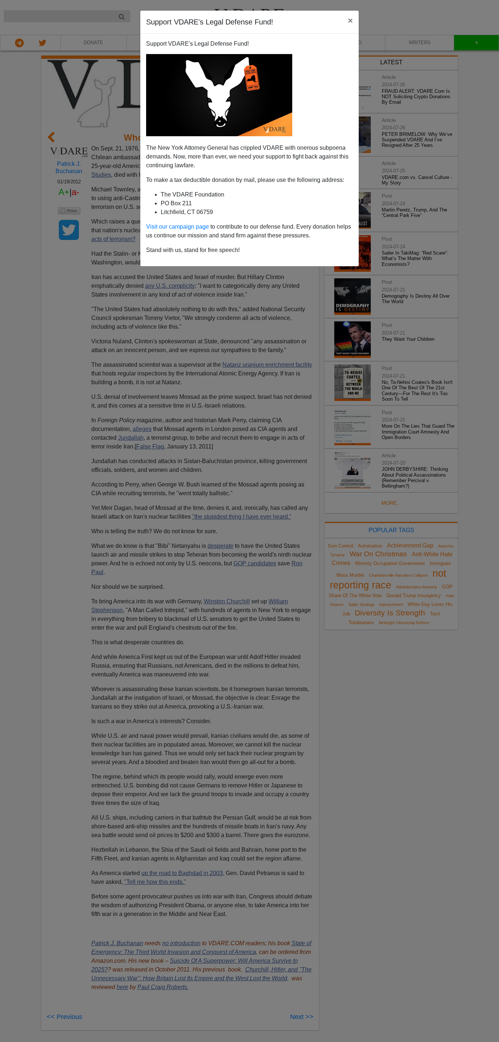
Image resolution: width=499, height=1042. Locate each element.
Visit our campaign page (177, 227)
